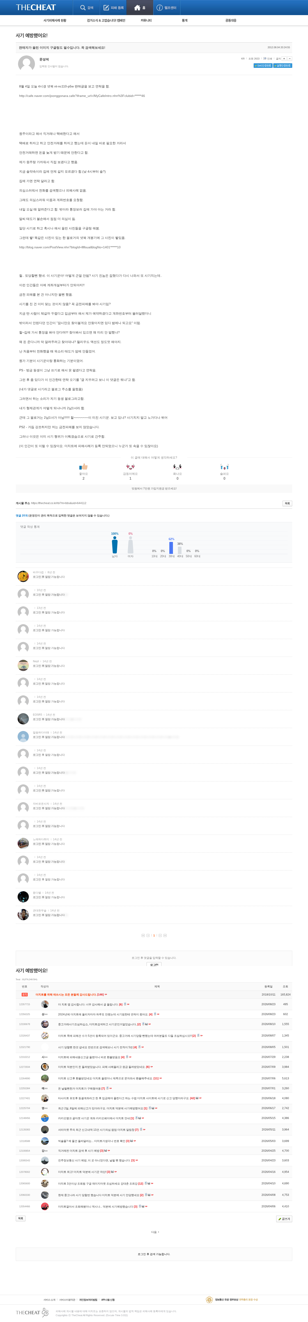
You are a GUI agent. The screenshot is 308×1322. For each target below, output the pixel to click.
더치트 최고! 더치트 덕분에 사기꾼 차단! (84, 1172)
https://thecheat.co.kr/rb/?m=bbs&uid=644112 (58, 503)
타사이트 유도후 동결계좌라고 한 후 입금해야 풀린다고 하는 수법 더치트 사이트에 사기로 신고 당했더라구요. (126, 1098)
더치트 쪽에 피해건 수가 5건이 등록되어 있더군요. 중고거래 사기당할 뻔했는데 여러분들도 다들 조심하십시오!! (127, 1035)
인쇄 (269, 58)
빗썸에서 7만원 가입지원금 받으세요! (154, 488)
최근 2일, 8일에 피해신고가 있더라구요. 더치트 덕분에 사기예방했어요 (102, 1108)
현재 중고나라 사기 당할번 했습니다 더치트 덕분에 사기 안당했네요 (100, 1195)
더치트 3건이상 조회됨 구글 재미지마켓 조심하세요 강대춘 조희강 (100, 1183)
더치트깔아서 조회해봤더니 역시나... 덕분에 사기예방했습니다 (97, 1206)
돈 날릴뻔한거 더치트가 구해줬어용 (81, 1088)
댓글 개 (22, 515)
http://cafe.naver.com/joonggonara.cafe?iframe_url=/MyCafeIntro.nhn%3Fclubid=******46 (82, 96)
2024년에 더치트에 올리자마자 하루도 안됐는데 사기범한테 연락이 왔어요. (105, 1014)
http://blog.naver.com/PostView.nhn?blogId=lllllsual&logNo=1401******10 (70, 247)
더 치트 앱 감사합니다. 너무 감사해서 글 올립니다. (90, 1004)
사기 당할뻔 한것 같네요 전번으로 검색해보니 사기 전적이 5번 (97, 1047)
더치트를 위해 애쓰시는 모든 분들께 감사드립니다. (70, 994)
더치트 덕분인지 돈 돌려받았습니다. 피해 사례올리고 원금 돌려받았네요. (103, 1067)
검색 (86, 7)
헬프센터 (166, 7)
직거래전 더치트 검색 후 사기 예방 (80, 1150)
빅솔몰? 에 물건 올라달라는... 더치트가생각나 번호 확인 (93, 1141)
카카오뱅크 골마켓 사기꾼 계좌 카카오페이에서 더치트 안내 (96, 1118)
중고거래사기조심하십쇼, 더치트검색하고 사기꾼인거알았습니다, (99, 1024)
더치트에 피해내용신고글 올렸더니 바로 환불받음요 (91, 1057)
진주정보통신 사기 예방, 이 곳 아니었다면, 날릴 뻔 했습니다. (96, 1160)
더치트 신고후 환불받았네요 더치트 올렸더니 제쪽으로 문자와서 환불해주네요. (108, 1078)
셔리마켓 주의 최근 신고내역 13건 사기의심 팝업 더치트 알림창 (98, 1129)
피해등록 (113, 7)
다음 (154, 1232)
